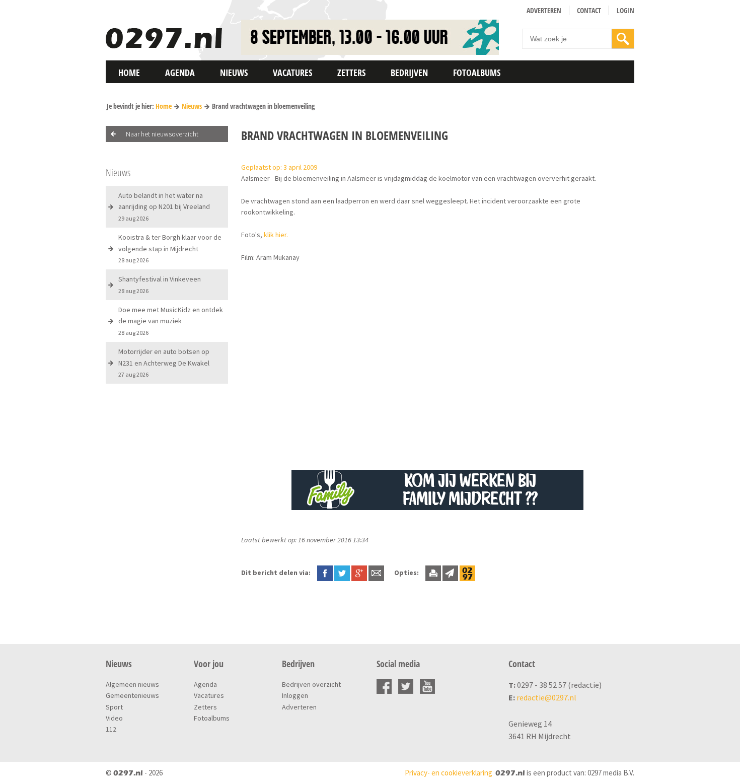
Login (625, 10)
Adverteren (544, 10)
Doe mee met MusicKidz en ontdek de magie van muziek (170, 320)
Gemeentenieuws (132, 695)
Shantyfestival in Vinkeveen (159, 284)
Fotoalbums (476, 72)
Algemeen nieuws (132, 684)
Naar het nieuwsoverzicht (162, 133)
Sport (114, 706)
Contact (589, 10)
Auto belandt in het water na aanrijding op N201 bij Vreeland (164, 206)
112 (111, 729)
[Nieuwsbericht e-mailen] (376, 572)
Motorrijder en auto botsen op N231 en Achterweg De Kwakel (163, 362)
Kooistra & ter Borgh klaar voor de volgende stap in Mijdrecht (169, 248)
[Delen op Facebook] (325, 572)
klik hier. (276, 234)
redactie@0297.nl (546, 697)
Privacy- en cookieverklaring (448, 772)
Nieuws (234, 72)
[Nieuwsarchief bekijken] (467, 572)
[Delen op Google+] (359, 572)
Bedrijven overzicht (311, 684)
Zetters (351, 72)
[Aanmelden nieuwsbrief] (450, 572)
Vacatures (292, 72)
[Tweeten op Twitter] (342, 572)
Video (114, 718)
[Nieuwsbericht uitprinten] (433, 572)
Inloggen (295, 695)
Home (129, 72)
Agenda (180, 72)
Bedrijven (409, 72)
